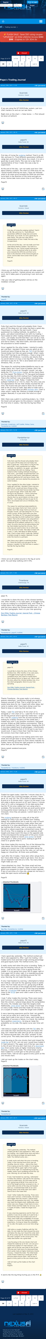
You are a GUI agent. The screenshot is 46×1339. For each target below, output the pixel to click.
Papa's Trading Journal (13, 79)
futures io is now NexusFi (11, 1330)
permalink (41, 85)
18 (35, 58)
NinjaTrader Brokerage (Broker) (13, 1336)
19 (41, 58)
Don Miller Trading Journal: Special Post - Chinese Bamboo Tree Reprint (21, 688)
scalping (22, 155)
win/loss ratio (32, 389)
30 (22, 64)
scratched (13, 990)
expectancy (16, 1021)
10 (29, 58)
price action (29, 837)
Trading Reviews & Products (12, 1332)
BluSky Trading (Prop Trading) (13, 1334)
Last (35, 64)
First (16, 58)
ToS (30, 351)
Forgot (32, 5)
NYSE (13, 992)
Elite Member (24, 100)
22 (15, 64)
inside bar (10, 380)
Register (6, 2)
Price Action (17, 372)
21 (9, 64)
